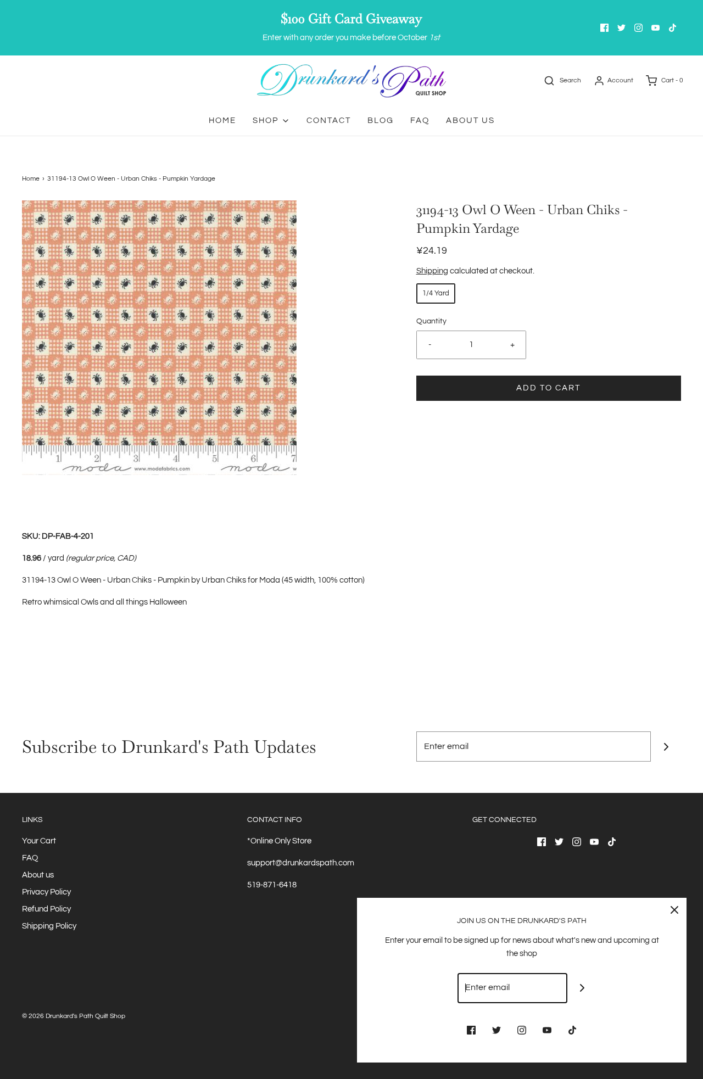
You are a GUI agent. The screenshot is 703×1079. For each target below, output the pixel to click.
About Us (470, 120)
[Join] (666, 746)
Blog (380, 120)
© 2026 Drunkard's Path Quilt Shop (73, 1016)
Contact (328, 120)
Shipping (432, 271)
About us (38, 875)
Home (222, 120)
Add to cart (548, 388)
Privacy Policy (46, 892)
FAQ (419, 120)
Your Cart (39, 841)
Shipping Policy (49, 926)
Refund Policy (46, 909)
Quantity (431, 321)
